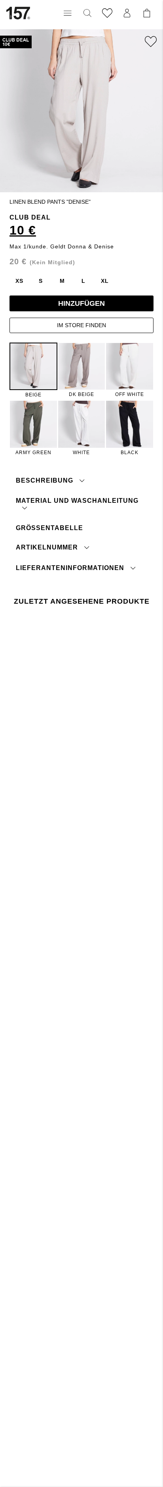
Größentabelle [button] (49, 528)
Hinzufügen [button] (81, 303)
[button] (68, 13)
